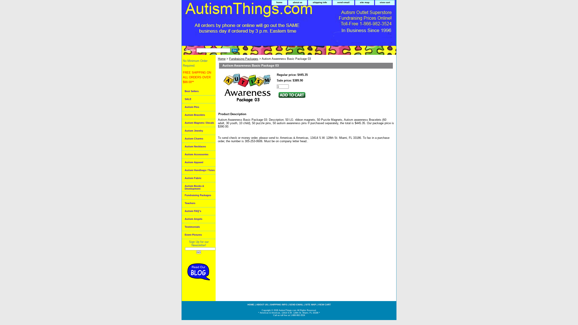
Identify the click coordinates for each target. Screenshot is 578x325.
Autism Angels (193, 219)
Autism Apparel (194, 162)
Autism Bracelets (195, 115)
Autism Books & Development (194, 187)
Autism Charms (194, 138)
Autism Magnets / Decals (199, 122)
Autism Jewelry (194, 130)
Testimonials (192, 226)
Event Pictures (193, 234)
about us (297, 2)
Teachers (190, 203)
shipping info (320, 2)
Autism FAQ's (193, 211)
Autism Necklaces (195, 146)
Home (222, 58)
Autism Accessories (196, 154)
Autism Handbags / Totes (200, 170)
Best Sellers (192, 91)
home (279, 2)
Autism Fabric (193, 178)
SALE (188, 99)
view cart (385, 2)
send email (343, 2)
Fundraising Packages (243, 58)
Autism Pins (192, 107)
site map (364, 2)
